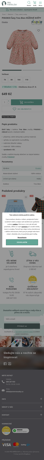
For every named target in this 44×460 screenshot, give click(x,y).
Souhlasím (22, 242)
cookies (15, 224)
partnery (25, 227)
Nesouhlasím (22, 237)
